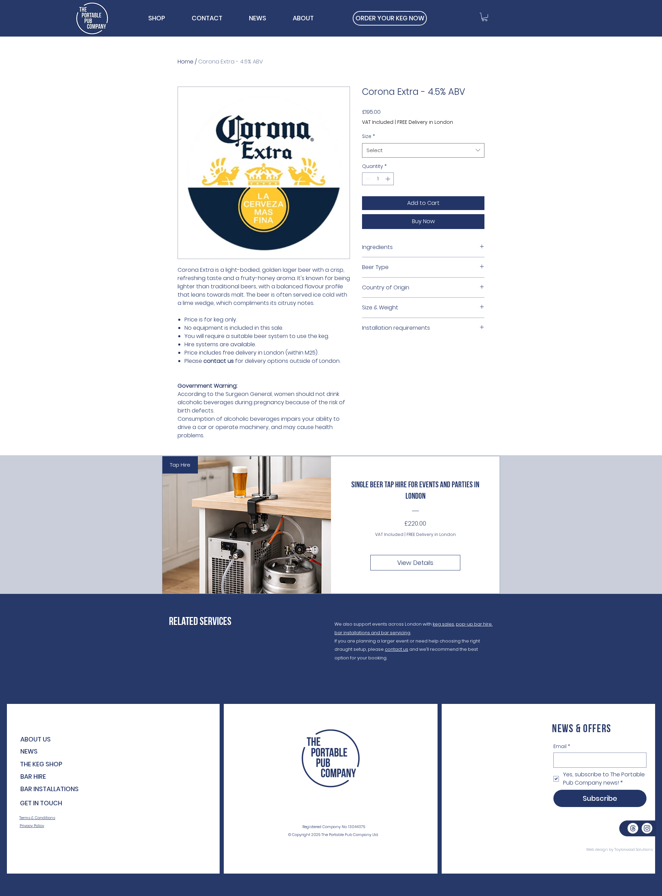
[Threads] (633, 828)
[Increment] (388, 179)
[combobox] (423, 150)
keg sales (443, 624)
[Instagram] (647, 828)
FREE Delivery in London (425, 122)
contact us (396, 649)
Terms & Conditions (37, 817)
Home (185, 62)
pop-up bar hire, (474, 624)
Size (368, 136)
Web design (597, 849)
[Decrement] (367, 179)
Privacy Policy (32, 825)
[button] (485, 17)
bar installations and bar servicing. (372, 632)
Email (561, 746)
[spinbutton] (378, 179)
